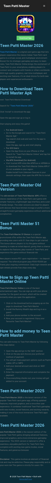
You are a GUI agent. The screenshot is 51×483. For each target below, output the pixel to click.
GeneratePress (25, 479)
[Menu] (44, 6)
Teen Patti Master (16, 6)
